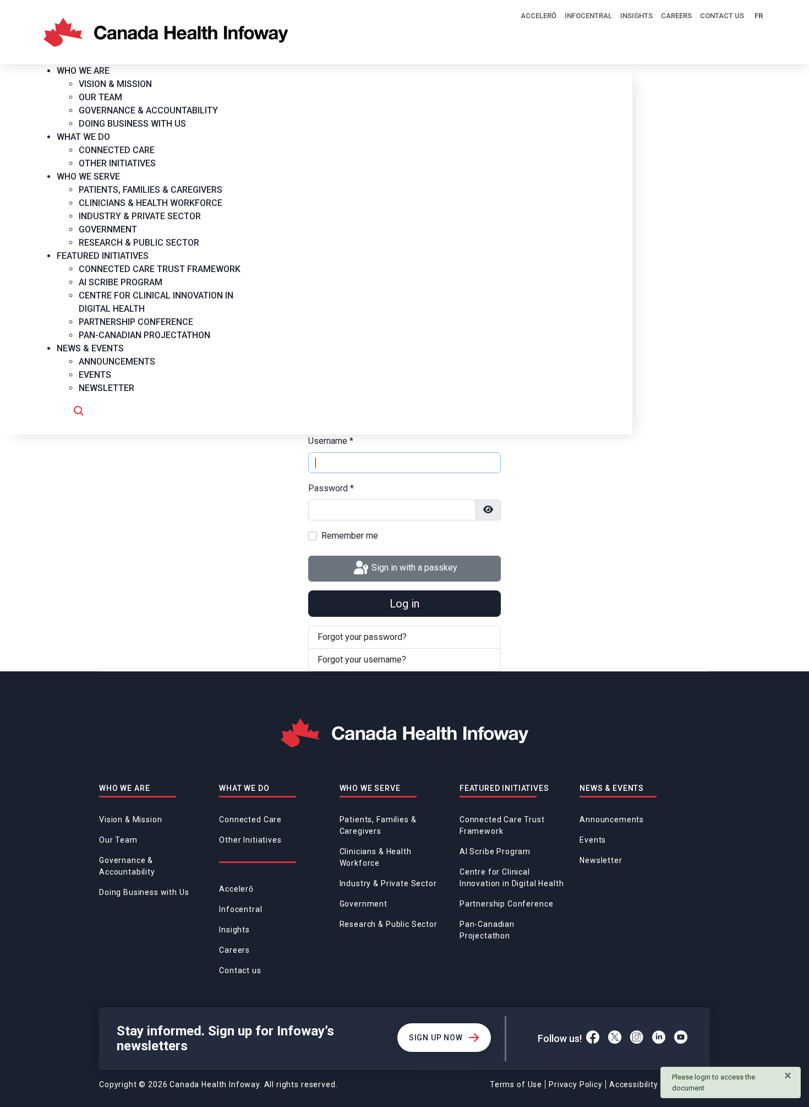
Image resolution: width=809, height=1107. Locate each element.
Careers (676, 16)
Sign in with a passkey (413, 568)
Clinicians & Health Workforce (376, 857)
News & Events (612, 788)
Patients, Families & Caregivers (378, 825)
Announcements (612, 819)
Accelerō (538, 16)
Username (330, 441)
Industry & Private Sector (388, 883)
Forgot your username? (362, 659)
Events (593, 839)
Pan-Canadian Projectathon (487, 930)
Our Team (118, 839)
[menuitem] (87, 71)
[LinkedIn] (659, 1039)
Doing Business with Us (144, 892)
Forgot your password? (362, 637)
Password (331, 488)
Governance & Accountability (127, 866)
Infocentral (588, 16)
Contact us (722, 16)
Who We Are (124, 788)
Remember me (349, 535)
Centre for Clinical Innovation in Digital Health (512, 877)
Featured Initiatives (504, 788)
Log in (404, 603)
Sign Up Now (436, 1037)
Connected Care (250, 819)
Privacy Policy (576, 1084)
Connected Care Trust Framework (502, 825)
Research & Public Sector (389, 924)
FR (759, 16)
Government (363, 903)
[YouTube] (681, 1039)
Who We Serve (370, 788)
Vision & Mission (130, 819)
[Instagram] (637, 1039)
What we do (244, 788)
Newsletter (601, 860)
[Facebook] (593, 1039)
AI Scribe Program (495, 851)
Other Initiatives (250, 839)
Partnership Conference (506, 903)
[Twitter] (615, 1039)
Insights (636, 16)
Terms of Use (516, 1084)
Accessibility (633, 1084)
